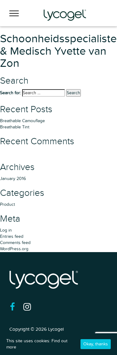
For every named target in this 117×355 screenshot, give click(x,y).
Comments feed (15, 242)
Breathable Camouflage (22, 120)
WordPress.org (14, 248)
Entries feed (11, 236)
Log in (6, 230)
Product (7, 204)
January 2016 (13, 178)
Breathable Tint (14, 127)
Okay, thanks (95, 344)
